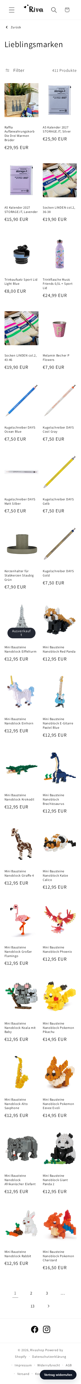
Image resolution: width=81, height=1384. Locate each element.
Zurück (16, 27)
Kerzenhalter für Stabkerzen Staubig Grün (19, 575)
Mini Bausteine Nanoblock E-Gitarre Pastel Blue (58, 723)
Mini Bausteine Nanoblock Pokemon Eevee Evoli (58, 1103)
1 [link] (15, 1293)
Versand (23, 1374)
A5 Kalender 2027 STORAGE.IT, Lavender (21, 209)
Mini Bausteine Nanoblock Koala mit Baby (20, 1027)
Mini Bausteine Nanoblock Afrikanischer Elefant (20, 1180)
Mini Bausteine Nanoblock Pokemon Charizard (58, 1256)
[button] (11, 9)
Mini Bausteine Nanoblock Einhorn (19, 721)
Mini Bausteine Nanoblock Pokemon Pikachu (58, 1027)
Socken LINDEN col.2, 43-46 (20, 357)
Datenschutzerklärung (49, 1356)
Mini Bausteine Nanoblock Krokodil (19, 797)
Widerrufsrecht (48, 1365)
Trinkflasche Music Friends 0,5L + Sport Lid (57, 283)
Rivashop (37, 1350)
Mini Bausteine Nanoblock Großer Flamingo (18, 951)
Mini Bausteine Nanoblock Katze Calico (55, 875)
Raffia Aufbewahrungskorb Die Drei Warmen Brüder (19, 133)
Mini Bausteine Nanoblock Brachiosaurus (53, 799)
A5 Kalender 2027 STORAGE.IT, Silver (57, 129)
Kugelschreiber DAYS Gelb (58, 501)
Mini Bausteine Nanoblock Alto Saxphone (16, 1103)
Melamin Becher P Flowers (56, 357)
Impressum (23, 1365)
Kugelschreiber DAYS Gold (58, 573)
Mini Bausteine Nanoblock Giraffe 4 (19, 873)
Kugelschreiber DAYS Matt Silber (20, 501)
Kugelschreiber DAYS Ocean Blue (20, 429)
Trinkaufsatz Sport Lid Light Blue (21, 281)
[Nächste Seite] (48, 1306)
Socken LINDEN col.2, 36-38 (59, 209)
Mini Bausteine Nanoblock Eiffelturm (20, 649)
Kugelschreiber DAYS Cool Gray (58, 429)
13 (33, 1306)
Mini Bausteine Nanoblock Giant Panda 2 (55, 1180)
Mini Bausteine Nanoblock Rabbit (18, 1254)
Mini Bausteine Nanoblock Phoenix (57, 949)
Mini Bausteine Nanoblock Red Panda (59, 649)
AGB (69, 1365)
